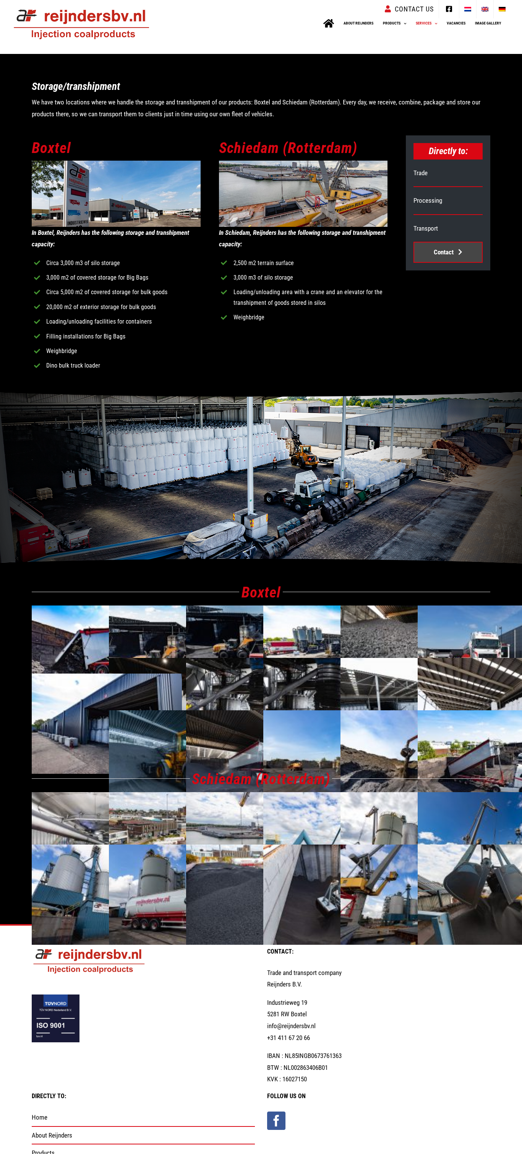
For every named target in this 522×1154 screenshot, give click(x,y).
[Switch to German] (502, 9)
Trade (420, 173)
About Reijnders (52, 1135)
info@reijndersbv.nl (291, 1026)
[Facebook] (276, 1121)
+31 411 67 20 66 (288, 1038)
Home (39, 1117)
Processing (427, 200)
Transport (425, 228)
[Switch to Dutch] (467, 9)
